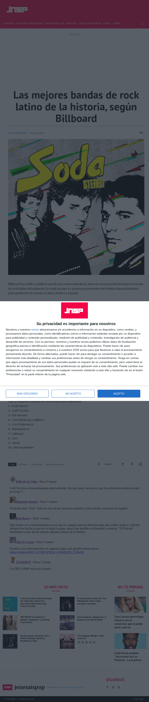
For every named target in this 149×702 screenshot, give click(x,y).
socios (35, 329)
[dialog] (74, 351)
